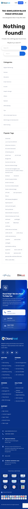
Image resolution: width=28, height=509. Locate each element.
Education (6, 77)
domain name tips (9, 182)
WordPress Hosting (7, 372)
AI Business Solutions (10, 145)
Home (4, 17)
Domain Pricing (20, 369)
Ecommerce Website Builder (12, 186)
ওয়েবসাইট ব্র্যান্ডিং (17, 219)
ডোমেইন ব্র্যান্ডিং (7, 243)
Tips (5, 110)
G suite (5, 86)
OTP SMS (7, 192)
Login (16, 2)
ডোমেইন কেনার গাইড (8, 233)
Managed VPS (5, 391)
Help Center (5, 411)
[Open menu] (25, 2)
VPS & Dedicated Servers (10, 115)
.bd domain (7, 138)
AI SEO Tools (8, 155)
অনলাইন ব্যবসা (7, 219)
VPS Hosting (5, 388)
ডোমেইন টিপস (7, 239)
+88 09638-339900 (9, 434)
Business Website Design (11, 165)
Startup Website (9, 209)
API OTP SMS (18, 155)
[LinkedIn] (16, 352)
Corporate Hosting (7, 378)
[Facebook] (3, 352)
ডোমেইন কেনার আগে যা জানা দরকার (11, 229)
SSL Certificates (20, 375)
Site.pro (7, 196)
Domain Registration (21, 362)
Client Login (5, 423)
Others (5, 96)
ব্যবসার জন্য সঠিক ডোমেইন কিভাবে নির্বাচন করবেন (13, 256)
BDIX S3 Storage (6, 400)
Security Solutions (20, 401)
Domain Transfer (20, 365)
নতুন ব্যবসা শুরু (7, 249)
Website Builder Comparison (12, 212)
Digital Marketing (8, 67)
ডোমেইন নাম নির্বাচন (17, 239)
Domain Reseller (20, 372)
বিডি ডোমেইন (7, 253)
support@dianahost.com (11, 431)
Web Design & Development (11, 120)
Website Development (19, 391)
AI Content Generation (10, 148)
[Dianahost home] (5, 2)
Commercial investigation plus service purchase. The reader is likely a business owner (14, 170)
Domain (6, 72)
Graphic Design (8, 91)
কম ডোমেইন (7, 223)
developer (7, 175)
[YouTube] (12, 352)
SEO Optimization (17, 192)
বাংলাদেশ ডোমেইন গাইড (18, 249)
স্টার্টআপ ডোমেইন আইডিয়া (9, 260)
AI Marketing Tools (9, 152)
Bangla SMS (8, 158)
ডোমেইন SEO (7, 226)
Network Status (6, 420)
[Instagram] (7, 352)
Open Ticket (5, 417)
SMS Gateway (7, 105)
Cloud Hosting (5, 375)
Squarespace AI (9, 202)
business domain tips (10, 162)
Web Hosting (7, 124)
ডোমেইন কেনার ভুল (19, 233)
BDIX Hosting (5, 369)
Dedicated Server (6, 394)
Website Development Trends (12, 216)
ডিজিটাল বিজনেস (16, 223)
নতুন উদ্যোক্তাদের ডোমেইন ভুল (10, 246)
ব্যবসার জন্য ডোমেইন (17, 253)
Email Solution (7, 82)
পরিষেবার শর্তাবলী (7, 456)
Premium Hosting (6, 365)
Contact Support (6, 414)
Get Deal (21, 2)
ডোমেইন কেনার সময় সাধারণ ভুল (10, 236)
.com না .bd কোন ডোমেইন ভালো (11, 142)
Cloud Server (5, 397)
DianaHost (16, 175)
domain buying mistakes (11, 179)
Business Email (19, 388)
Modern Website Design (11, 189)
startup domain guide (10, 206)
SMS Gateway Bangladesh (11, 199)
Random (6, 101)
